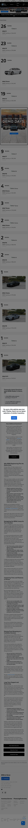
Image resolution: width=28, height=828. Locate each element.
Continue (14, 417)
